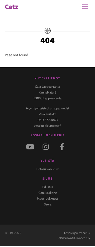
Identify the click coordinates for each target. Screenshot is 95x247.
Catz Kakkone (48, 193)
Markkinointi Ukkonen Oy (74, 238)
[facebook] (63, 146)
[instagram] (47, 146)
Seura (47, 204)
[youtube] (31, 146)
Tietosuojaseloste (47, 169)
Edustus (47, 187)
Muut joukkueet (47, 198)
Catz (10, 233)
